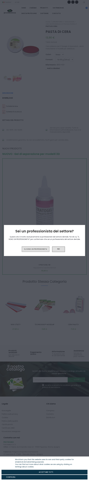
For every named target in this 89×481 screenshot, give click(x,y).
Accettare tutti (46, 472)
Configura (10, 477)
